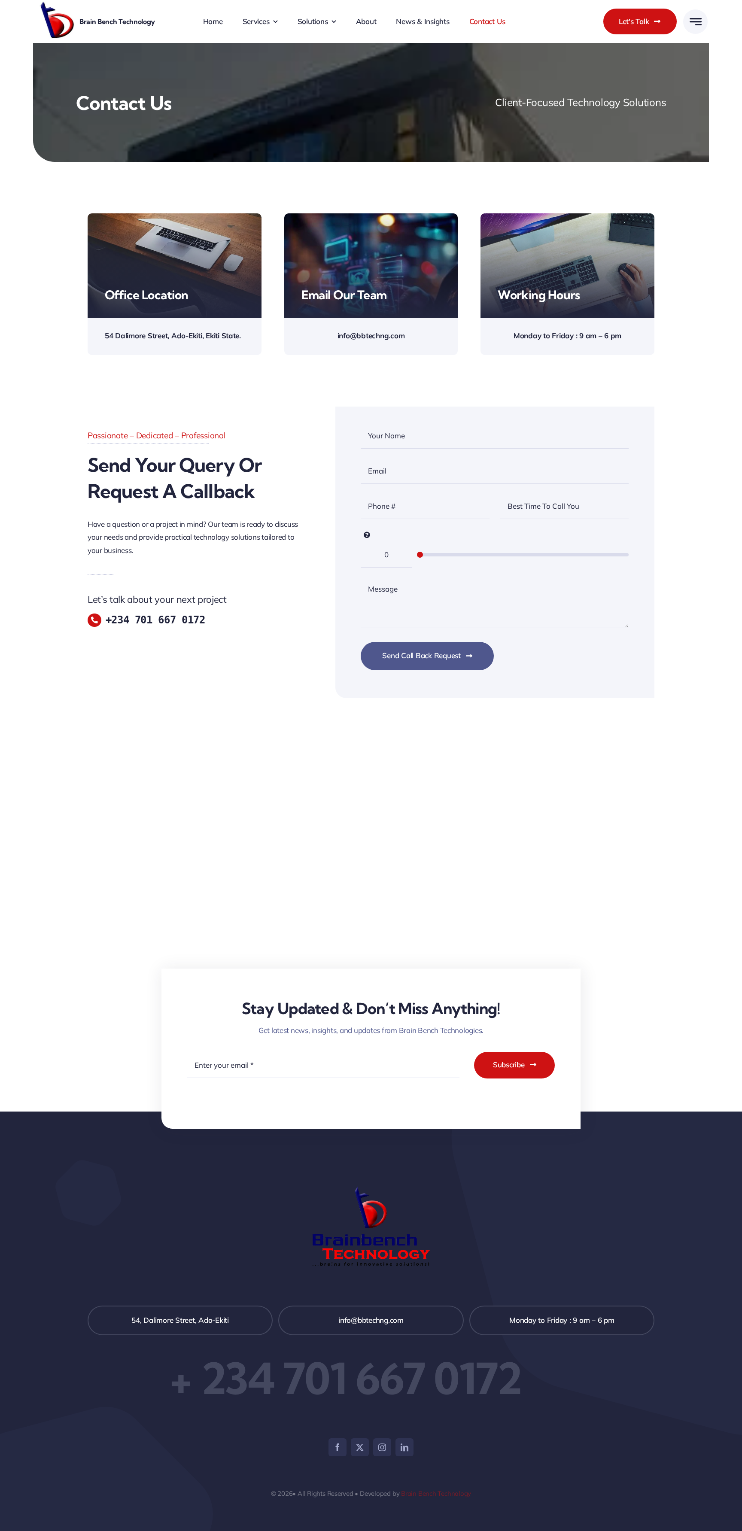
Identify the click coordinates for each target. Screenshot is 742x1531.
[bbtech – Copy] (56, 4)
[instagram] (382, 1447)
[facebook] (337, 1447)
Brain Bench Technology (436, 1493)
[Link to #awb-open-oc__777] (695, 21)
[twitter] (360, 1447)
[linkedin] (404, 1447)
